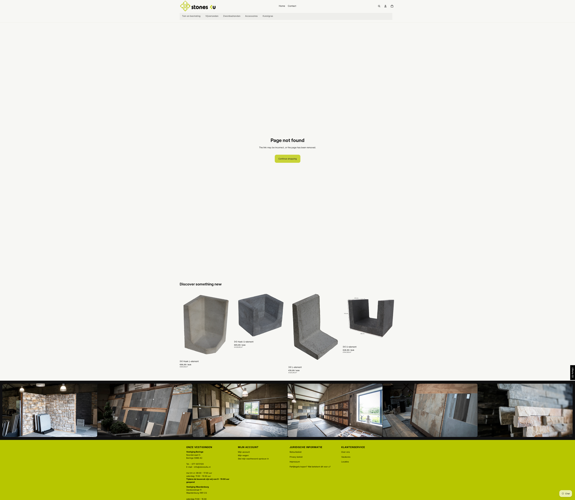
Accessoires (251, 16)
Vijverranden (211, 16)
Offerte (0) (572, 372)
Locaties (345, 461)
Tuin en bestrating (191, 16)
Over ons (345, 452)
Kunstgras (268, 16)
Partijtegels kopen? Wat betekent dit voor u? (310, 466)
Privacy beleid (296, 457)
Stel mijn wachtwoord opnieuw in (253, 458)
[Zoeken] (379, 6)
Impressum (295, 461)
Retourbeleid (295, 452)
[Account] (385, 6)
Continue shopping (287, 158)
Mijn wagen (243, 455)
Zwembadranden (231, 16)
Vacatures (345, 457)
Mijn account (244, 452)
